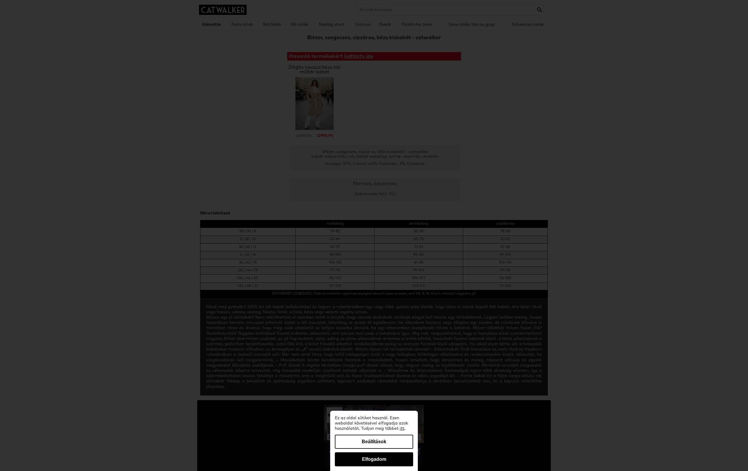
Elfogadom (374, 459)
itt (402, 429)
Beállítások (374, 441)
